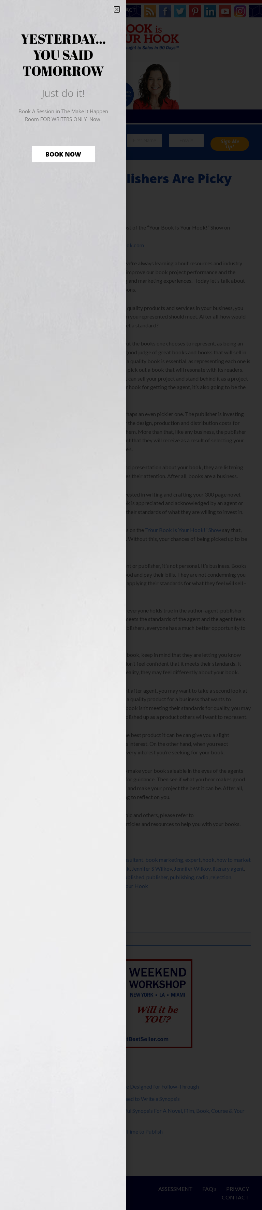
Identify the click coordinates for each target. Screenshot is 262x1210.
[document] (131, 605)
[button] (116, 9)
